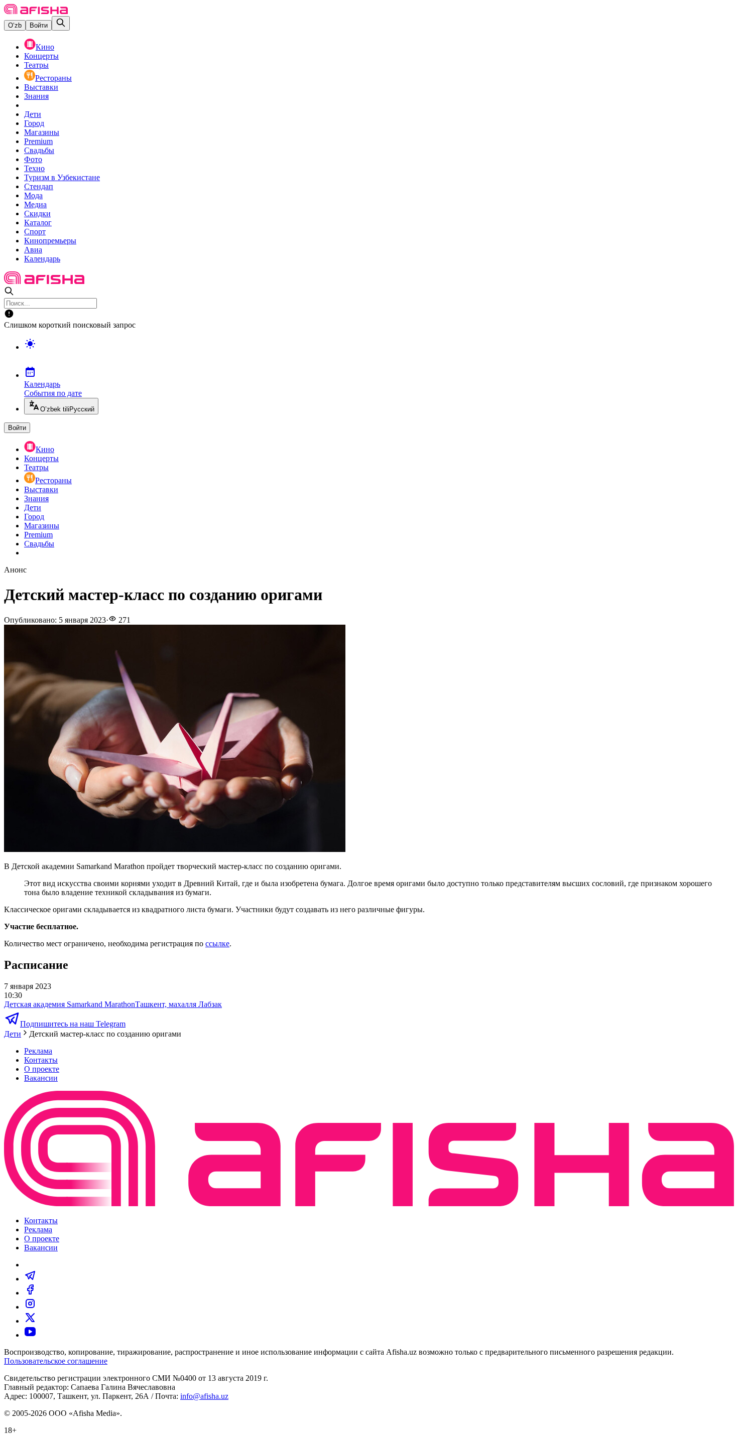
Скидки (37, 213)
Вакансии (41, 1078)
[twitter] (30, 1321)
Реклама (38, 1051)
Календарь (42, 258)
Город (34, 123)
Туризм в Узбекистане (62, 177)
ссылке (217, 943)
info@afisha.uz (204, 1396)
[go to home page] (36, 11)
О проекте (41, 1069)
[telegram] (30, 1278)
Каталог (38, 222)
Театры (36, 65)
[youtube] (30, 1335)
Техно (34, 168)
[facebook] (30, 1292)
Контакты (41, 1060)
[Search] (61, 23)
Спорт (35, 231)
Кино (45, 47)
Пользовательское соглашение (55, 1361)
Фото (33, 159)
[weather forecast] (379, 354)
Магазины (41, 132)
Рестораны (53, 78)
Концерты (41, 56)
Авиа (33, 249)
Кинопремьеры (50, 240)
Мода (33, 195)
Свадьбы (39, 150)
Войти (39, 25)
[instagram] (30, 1307)
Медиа (35, 204)
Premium (38, 141)
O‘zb (15, 25)
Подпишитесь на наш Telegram (73, 1024)
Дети (32, 114)
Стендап (38, 186)
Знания (36, 96)
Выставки (41, 87)
